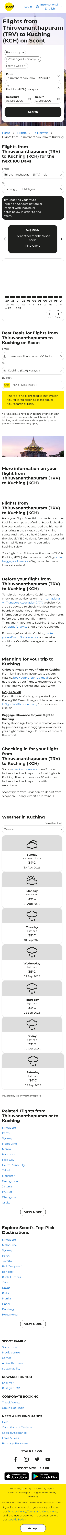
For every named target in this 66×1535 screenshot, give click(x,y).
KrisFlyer (8, 1382)
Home (6, 132)
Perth (6, 1133)
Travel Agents (11, 1402)
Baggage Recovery (15, 1443)
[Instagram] (26, 1459)
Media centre (11, 1352)
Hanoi (6, 1303)
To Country (15, 1488)
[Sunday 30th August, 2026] (7, 297)
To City (27, 1488)
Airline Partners (12, 1363)
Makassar (8, 1175)
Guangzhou (10, 1181)
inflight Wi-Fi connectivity (19, 704)
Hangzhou (9, 1154)
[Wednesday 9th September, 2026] (61, 297)
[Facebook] (15, 1459)
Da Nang (8, 1309)
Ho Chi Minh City (13, 1165)
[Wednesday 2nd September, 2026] (23, 297)
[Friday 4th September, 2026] (34, 297)
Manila (6, 1149)
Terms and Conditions (42, 1511)
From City (33, 1496)
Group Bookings (13, 1407)
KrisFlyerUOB (11, 1388)
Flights (22, 132)
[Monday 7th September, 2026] (50, 297)
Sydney (7, 1138)
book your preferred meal (30, 677)
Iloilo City (8, 1159)
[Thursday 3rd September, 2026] (29, 297)
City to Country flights (18, 1492)
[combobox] (31, 175)
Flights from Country (45, 1492)
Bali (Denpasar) (12, 1266)
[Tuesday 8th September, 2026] (56, 297)
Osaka (6, 1202)
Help (5, 1422)
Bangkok (8, 1271)
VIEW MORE (33, 1212)
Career (6, 1357)
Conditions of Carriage (17, 1427)
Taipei (6, 1170)
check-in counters (24, 769)
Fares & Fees (10, 1438)
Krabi (5, 1293)
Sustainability (11, 1368)
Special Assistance (14, 1432)
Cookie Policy (17, 1519)
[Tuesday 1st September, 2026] (18, 297)
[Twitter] (37, 1459)
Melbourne (9, 1143)
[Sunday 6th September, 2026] (45, 297)
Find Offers (32, 245)
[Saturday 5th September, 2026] (39, 297)
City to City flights (44, 1488)
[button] (23, 59)
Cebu (5, 1282)
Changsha (9, 1197)
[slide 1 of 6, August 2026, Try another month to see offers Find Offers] (32, 239)
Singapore (9, 1127)
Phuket (7, 1191)
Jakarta (7, 1186)
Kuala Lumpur (11, 1277)
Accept (33, 1528)
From (9, 74)
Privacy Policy (17, 1511)
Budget (7, 377)
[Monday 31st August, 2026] (12, 297)
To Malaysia (40, 132)
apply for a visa (17, 626)
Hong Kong (10, 1314)
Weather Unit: (54, 823)
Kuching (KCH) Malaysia (22, 89)
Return (39, 96)
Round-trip (13, 52)
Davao (6, 1287)
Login (28, 6)
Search (33, 112)
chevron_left (4, 239)
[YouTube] (48, 1459)
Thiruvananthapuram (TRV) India (28, 78)
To (7, 85)
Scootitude (9, 1347)
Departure (12, 96)
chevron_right (61, 239)
